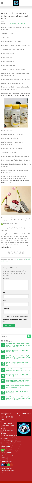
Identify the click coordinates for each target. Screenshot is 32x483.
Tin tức (3, 11)
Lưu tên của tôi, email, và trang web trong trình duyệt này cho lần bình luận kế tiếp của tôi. (15, 319)
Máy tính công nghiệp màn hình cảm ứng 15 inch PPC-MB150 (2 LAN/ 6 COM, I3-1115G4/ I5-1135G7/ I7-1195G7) (18, 345)
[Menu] (2, 3)
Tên (4, 293)
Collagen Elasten (6, 247)
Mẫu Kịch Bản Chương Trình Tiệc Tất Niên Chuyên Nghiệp (17, 351)
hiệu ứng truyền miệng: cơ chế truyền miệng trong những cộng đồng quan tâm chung (17, 380)
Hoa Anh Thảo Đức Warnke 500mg (18, 95)
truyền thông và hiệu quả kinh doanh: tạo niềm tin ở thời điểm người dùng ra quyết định (18, 369)
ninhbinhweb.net (23, 23)
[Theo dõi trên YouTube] (11, 464)
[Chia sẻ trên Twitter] (14, 253)
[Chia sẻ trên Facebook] (11, 253)
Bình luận (6, 278)
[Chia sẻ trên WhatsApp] (8, 253)
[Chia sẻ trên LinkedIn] (23, 253)
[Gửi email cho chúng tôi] (5, 464)
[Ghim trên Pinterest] (20, 253)
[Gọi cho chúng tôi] (8, 464)
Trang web (6, 308)
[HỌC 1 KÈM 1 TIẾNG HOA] (16, 3)
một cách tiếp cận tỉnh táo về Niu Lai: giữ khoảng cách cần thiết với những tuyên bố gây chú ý (18, 364)
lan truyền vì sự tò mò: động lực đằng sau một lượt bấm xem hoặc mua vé (18, 386)
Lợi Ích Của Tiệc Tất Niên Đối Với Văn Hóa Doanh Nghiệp (17, 392)
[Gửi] (29, 336)
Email (5, 301)
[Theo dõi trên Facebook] (2, 464)
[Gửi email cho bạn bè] (17, 253)
